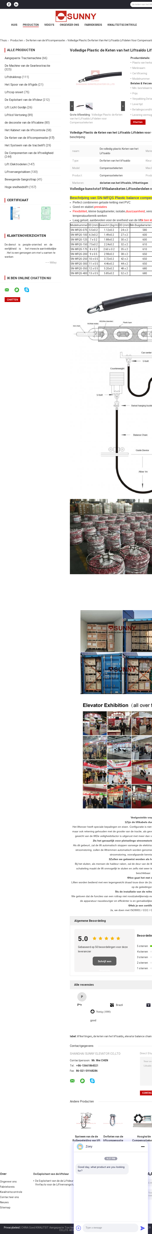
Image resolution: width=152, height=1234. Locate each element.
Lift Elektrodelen (16, 164)
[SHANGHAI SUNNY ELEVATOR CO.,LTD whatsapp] (19, 289)
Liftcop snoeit (14, 92)
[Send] (143, 1228)
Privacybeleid (12, 1227)
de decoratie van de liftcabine (24, 122)
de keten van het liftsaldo (108, 1036)
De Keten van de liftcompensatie (45, 40)
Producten (31, 24)
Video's (49, 24)
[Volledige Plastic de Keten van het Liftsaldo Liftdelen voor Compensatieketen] (96, 78)
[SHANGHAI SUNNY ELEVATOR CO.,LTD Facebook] (9, 4)
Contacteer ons (9, 1197)
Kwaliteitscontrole (122, 24)
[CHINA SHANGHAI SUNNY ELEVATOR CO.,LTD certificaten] (15, 213)
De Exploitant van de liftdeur (23, 100)
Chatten (138, 122)
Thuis (3, 40)
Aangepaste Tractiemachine (23, 58)
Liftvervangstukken (17, 172)
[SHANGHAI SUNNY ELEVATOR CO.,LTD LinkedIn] (16, 4)
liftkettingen (84, 1036)
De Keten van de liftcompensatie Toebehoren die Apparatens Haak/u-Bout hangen (113, 1138)
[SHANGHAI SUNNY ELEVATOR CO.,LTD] (76, 16)
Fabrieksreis (93, 24)
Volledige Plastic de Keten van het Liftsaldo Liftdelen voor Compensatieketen (96, 118)
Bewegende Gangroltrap (20, 179)
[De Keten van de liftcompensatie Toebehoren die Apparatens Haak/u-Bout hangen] (113, 1120)
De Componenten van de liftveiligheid (29, 153)
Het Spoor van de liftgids (21, 84)
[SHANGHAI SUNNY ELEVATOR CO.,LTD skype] (29, 289)
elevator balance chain (138, 1036)
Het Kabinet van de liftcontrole (25, 130)
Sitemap (5, 1207)
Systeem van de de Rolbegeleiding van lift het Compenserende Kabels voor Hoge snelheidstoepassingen (86, 1138)
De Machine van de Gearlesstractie (27, 65)
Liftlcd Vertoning (16, 115)
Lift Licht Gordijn (15, 107)
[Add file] (78, 1228)
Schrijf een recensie (104, 963)
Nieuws (4, 1202)
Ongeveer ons (69, 24)
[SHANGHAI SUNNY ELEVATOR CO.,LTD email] (9, 289)
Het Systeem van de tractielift (25, 145)
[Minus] (143, 1146)
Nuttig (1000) (103, 1011)
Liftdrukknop (13, 77)
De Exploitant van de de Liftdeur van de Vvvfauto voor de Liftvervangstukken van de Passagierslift (60, 1183)
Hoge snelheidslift (17, 187)
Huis (14, 24)
